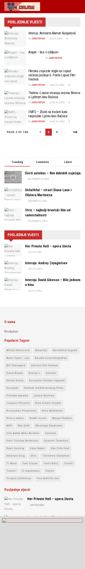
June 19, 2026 (56, 121)
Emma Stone (15, 380)
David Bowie (15, 373)
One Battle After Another (23, 433)
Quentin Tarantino (56, 440)
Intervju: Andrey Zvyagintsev (46, 263)
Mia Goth (24, 425)
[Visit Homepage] (22, 6)
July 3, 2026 (55, 38)
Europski (12, 388)
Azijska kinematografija (51, 358)
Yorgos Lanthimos (19, 478)
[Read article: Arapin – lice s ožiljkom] (15, 58)
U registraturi (31, 470)
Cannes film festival (44, 365)
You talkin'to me (48, 478)
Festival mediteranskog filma (43, 388)
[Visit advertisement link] (42, 542)
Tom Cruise (30, 463)
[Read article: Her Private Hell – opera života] (13, 250)
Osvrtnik (50, 433)
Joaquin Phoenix (18, 403)
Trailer (68, 463)
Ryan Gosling (15, 448)
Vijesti (50, 470)
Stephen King (16, 455)
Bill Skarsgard (16, 365)
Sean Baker (37, 448)
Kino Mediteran (52, 410)
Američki (41, 350)
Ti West (12, 463)
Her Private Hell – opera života (48, 246)
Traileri (11, 470)
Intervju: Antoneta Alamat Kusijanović (52, 33)
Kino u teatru (15, 418)
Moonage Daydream (49, 425)
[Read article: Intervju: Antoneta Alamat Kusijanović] (15, 39)
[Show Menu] (79, 6)
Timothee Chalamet (55, 455)
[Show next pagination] (42, 141)
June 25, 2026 (56, 85)
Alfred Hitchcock (18, 350)
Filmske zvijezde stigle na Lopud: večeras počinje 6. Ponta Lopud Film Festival (51, 75)
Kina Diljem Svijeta (48, 403)
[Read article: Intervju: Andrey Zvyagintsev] (13, 267)
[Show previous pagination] (32, 132)
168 (75, 132)
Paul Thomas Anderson (22, 440)
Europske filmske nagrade (47, 380)
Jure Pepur (38, 38)
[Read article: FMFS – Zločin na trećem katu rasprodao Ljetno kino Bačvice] (15, 118)
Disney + (34, 373)
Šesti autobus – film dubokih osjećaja (53, 173)
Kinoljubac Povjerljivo (21, 410)
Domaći (51, 373)
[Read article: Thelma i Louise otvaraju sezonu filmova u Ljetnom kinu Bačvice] (15, 99)
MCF (9, 425)
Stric (34, 455)
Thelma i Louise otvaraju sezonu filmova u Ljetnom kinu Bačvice (54, 95)
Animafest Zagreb (65, 350)
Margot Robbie (62, 418)
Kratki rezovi (38, 418)
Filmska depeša (17, 395)
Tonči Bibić (50, 463)
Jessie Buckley (44, 395)
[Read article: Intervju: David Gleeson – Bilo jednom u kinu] (13, 284)
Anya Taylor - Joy (18, 358)
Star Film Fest (60, 448)
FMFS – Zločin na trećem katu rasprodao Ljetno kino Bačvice (48, 114)
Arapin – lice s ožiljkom (43, 52)
